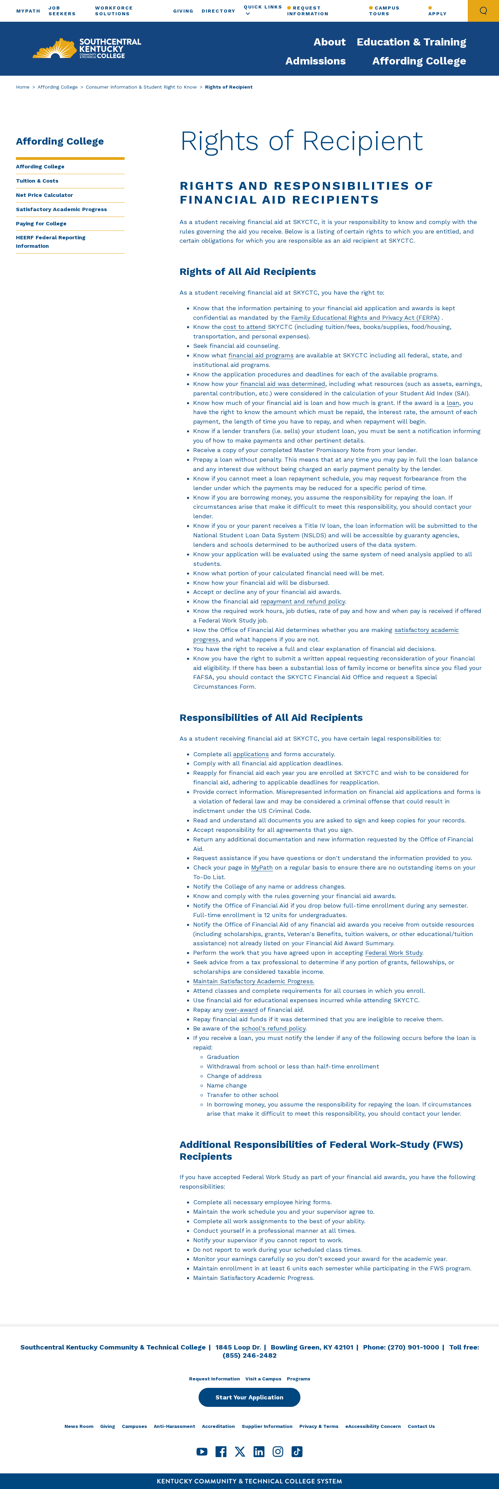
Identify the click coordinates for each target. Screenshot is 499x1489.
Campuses (134, 1426)
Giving (183, 11)
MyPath (28, 11)
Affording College (419, 60)
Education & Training (411, 41)
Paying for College (41, 223)
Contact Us (421, 1426)
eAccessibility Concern (373, 1426)
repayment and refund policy (303, 601)
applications (251, 754)
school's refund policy (273, 1028)
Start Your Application (249, 1397)
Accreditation (218, 1426)
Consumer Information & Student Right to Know (141, 87)
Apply (437, 13)
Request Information (308, 10)
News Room (78, 1426)
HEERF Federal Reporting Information (51, 241)
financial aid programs (261, 355)
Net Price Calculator (44, 195)
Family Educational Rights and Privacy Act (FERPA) (365, 317)
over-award (241, 1009)
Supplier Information (267, 1426)
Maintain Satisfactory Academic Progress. (253, 981)
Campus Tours (384, 10)
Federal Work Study (393, 952)
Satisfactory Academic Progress (61, 209)
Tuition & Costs (37, 181)
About (330, 41)
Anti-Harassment (174, 1426)
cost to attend (244, 326)
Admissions (315, 60)
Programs (298, 1378)
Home (23, 87)
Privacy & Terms (318, 1426)
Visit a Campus (263, 1378)
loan (453, 402)
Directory (219, 11)
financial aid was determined (282, 383)
